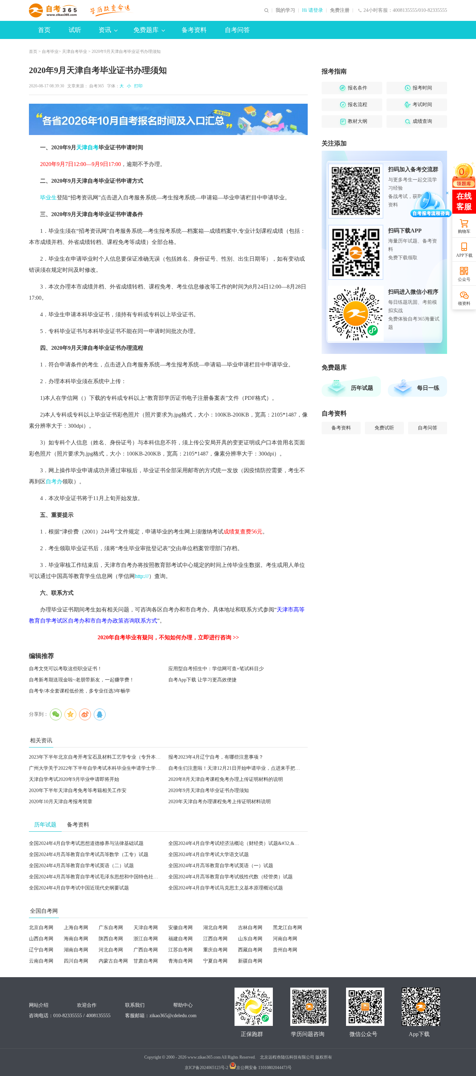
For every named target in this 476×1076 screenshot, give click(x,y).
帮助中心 (183, 1005)
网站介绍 (38, 1005)
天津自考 (87, 147)
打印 (137, 86)
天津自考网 (145, 927)
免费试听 (384, 427)
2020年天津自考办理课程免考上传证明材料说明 (219, 801)
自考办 (54, 481)
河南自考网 (285, 938)
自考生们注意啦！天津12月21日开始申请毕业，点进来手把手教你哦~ (242, 768)
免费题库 (146, 29)
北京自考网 (41, 927)
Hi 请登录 (312, 10)
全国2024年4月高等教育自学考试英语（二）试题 (81, 865)
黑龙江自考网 (287, 927)
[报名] (168, 119)
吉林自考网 (250, 927)
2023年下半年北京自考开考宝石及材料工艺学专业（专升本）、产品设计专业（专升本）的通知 (131, 757)
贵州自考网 (285, 949)
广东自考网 (111, 927)
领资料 (464, 303)
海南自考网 (76, 938)
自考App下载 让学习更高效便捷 (202, 679)
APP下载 (464, 255)
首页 (44, 29)
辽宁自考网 (41, 949)
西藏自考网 (250, 949)
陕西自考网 (111, 938)
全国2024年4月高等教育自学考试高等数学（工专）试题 (88, 854)
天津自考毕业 (74, 51)
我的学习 (285, 10)
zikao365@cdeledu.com (173, 1015)
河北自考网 (111, 949)
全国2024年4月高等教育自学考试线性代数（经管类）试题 (230, 876)
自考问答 (237, 29)
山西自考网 (41, 938)
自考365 (96, 86)
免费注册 (340, 10)
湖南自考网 (76, 949)
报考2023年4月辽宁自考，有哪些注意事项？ (215, 757)
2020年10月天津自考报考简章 (60, 801)
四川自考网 (76, 961)
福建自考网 (180, 938)
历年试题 (362, 388)
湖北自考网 (215, 927)
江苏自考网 (180, 949)
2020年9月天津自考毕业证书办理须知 (208, 790)
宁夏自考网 (215, 961)
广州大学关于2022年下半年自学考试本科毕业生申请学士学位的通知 (102, 768)
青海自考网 (180, 961)
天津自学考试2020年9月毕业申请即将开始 (74, 779)
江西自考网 (215, 938)
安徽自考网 (180, 927)
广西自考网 (145, 949)
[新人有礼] (463, 174)
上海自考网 (76, 927)
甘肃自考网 (145, 961)
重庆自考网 (215, 949)
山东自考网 (250, 938)
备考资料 (194, 29)
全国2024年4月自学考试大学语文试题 (208, 854)
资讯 (105, 29)
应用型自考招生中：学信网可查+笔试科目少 (216, 668)
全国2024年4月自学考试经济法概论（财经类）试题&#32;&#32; (235, 843)
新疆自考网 (250, 961)
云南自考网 (41, 961)
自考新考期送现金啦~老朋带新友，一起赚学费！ (81, 679)
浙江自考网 (145, 938)
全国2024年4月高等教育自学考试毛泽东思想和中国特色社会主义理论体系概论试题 (118, 876)
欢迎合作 (87, 1005)
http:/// (142, 576)
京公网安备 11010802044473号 (264, 1067)
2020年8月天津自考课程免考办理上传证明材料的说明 (225, 779)
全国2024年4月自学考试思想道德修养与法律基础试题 (86, 843)
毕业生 (48, 197)
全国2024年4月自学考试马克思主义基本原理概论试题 (225, 888)
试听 (75, 29)
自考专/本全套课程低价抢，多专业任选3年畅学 (79, 691)
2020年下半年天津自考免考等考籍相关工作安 (77, 790)
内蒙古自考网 (113, 961)
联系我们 (135, 1005)
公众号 (464, 279)
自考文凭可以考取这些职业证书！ (65, 668)
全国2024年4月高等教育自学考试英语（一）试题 (220, 865)
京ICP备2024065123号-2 (206, 1067)
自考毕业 (50, 51)
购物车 (464, 231)
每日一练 (428, 388)
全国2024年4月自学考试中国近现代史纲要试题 (79, 888)
